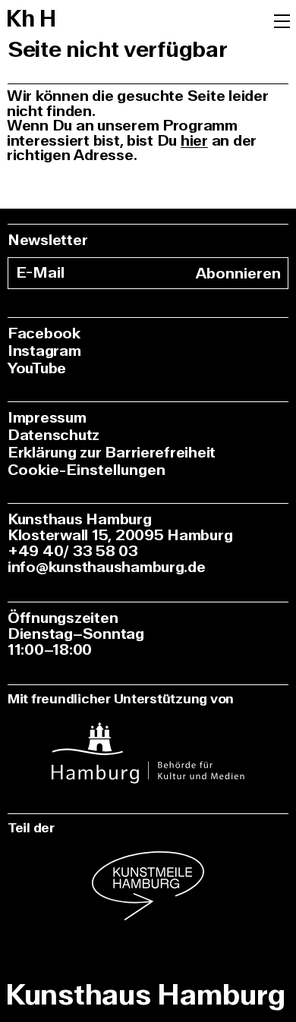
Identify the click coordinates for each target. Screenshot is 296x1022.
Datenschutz (53, 435)
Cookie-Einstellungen (86, 470)
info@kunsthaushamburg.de (107, 567)
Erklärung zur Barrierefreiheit (112, 453)
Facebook (44, 333)
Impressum (47, 418)
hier (194, 140)
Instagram (44, 351)
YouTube (37, 368)
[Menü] (282, 20)
